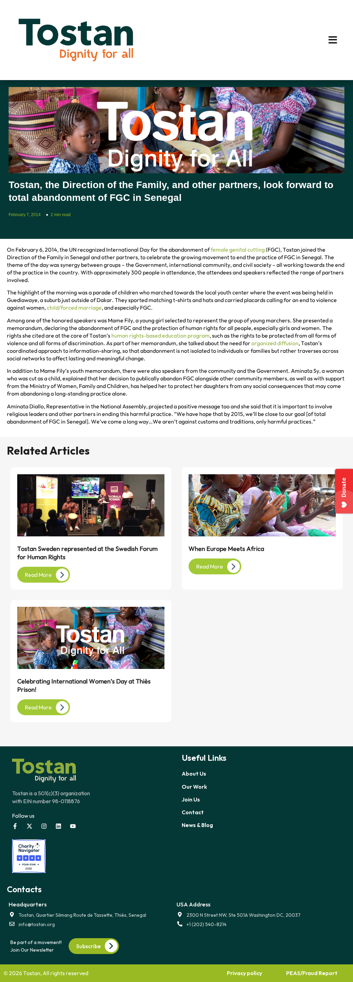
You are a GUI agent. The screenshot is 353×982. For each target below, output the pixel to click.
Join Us (191, 799)
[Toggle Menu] (266, 40)
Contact (193, 812)
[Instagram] (44, 826)
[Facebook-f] (15, 826)
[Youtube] (73, 826)
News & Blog (197, 824)
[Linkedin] (58, 826)
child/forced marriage (74, 307)
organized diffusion (275, 343)
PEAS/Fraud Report (311, 973)
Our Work (194, 786)
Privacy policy (244, 973)
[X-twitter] (29, 826)
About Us (194, 773)
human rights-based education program (160, 335)
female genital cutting (238, 249)
